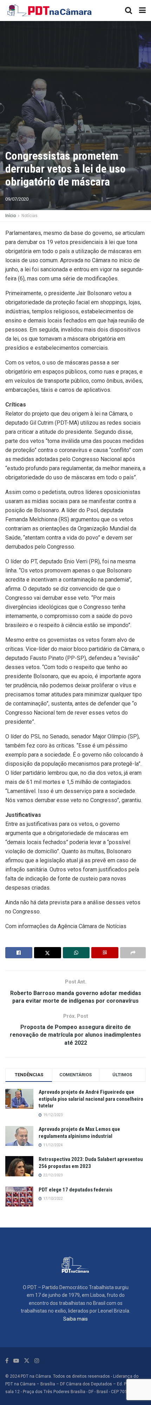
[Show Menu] (142, 10)
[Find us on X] (26, 1361)
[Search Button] (128, 10)
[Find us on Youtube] (16, 1361)
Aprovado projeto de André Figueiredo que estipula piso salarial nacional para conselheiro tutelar (91, 1099)
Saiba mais (75, 1319)
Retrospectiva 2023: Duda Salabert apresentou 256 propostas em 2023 (91, 1162)
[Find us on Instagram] (36, 1361)
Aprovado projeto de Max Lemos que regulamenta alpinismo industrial (79, 1132)
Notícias (29, 215)
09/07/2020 (16, 199)
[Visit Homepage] (49, 11)
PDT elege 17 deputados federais (75, 1190)
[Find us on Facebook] (6, 1361)
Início (10, 215)
